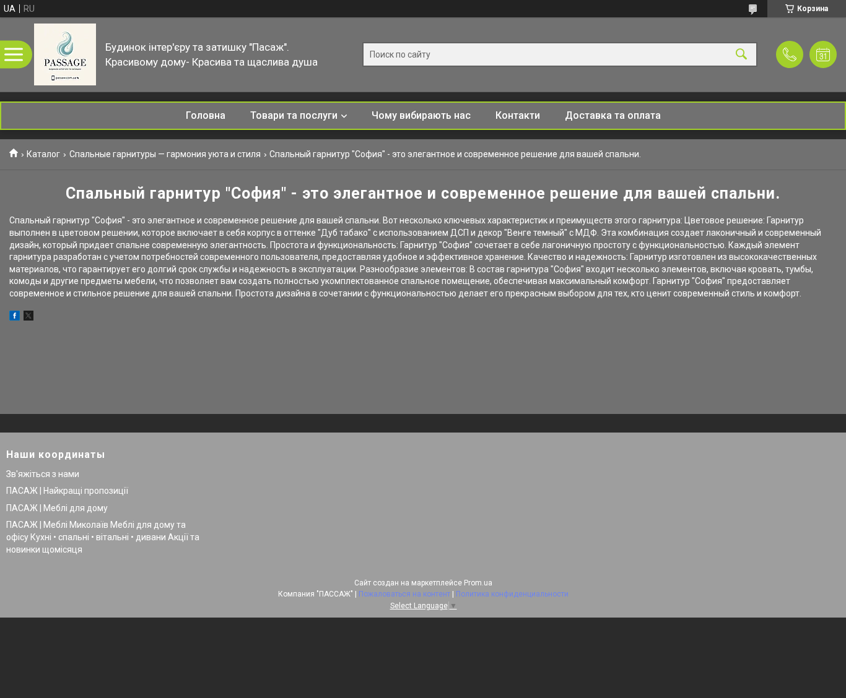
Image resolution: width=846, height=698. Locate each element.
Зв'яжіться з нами (42, 474)
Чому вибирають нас (421, 115)
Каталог (43, 154)
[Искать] (741, 54)
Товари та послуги (294, 115)
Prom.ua (478, 583)
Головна (205, 115)
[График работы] (823, 54)
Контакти (517, 115)
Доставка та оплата (613, 115)
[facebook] (14, 317)
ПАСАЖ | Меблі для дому (57, 508)
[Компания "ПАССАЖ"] (65, 54)
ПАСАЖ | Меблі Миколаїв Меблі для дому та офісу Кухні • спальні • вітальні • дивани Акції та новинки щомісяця (102, 537)
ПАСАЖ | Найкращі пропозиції (67, 491)
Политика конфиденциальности (512, 594)
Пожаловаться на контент (404, 594)
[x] (28, 317)
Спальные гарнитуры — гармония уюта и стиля (165, 154)
